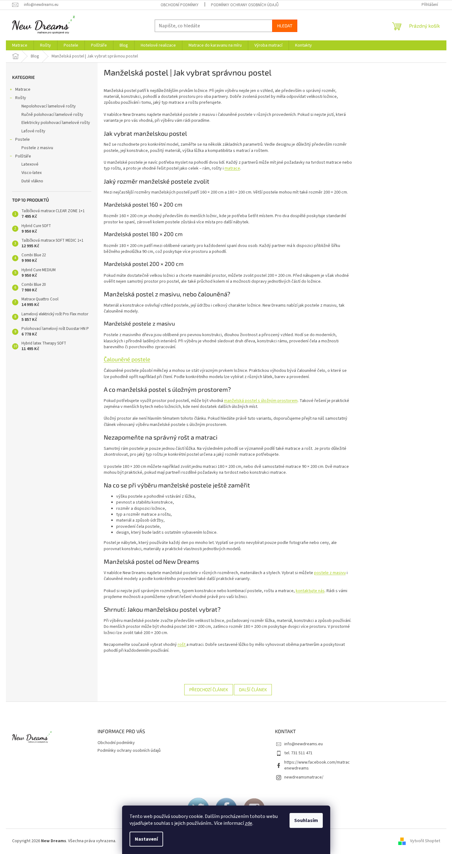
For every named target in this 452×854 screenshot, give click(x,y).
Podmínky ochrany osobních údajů (245, 5)
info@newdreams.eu (303, 744)
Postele (22, 139)
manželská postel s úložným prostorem (261, 401)
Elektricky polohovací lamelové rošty (55, 123)
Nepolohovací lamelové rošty (48, 106)
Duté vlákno (32, 181)
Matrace (22, 89)
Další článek (253, 689)
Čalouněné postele (127, 359)
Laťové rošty (33, 131)
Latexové (30, 164)
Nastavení (146, 839)
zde (248, 823)
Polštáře (23, 156)
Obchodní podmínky (180, 5)
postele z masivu (330, 573)
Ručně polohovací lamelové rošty (52, 115)
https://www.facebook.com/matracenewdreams (317, 765)
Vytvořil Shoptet (425, 841)
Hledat (284, 25)
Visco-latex (31, 173)
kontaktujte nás (310, 591)
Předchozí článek (208, 689)
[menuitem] (20, 45)
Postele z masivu (37, 148)
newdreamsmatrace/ (303, 777)
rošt (182, 645)
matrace (232, 168)
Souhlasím (306, 820)
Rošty (20, 98)
